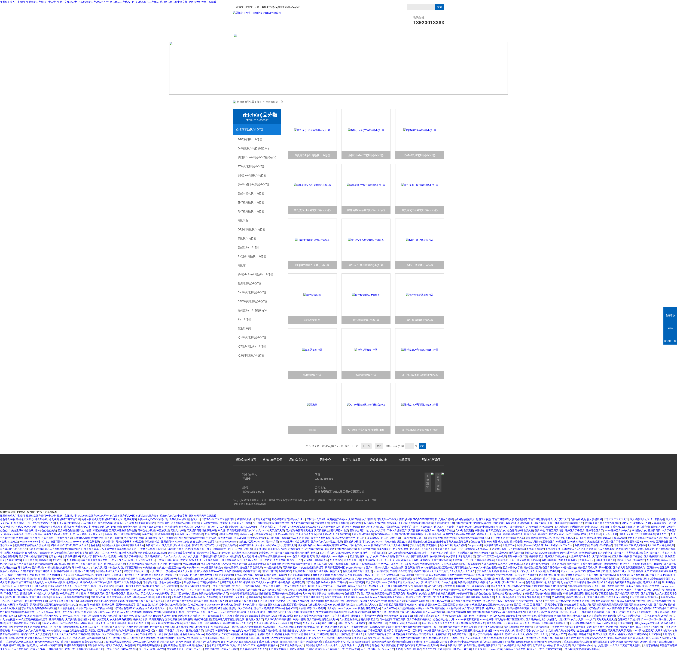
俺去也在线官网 (437, 575)
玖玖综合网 (523, 523)
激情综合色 (171, 575)
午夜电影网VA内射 (372, 615)
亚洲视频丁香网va (337, 519)
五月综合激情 (176, 608)
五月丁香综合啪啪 (482, 634)
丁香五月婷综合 (359, 589)
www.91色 (649, 541)
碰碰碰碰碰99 (335, 593)
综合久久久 (195, 560)
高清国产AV (658, 638)
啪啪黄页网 (45, 560)
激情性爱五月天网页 (47, 615)
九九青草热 (345, 645)
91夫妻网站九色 (565, 578)
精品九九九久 (498, 586)
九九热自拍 (79, 638)
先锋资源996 (437, 556)
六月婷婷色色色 (364, 578)
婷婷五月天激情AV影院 (537, 593)
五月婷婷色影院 (66, 530)
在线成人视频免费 (624, 600)
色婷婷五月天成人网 (629, 619)
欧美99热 (147, 534)
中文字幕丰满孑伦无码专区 (460, 556)
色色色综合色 (440, 619)
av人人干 (590, 619)
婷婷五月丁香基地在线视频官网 (631, 552)
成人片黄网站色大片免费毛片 (395, 526)
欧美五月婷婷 (633, 586)
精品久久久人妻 (218, 600)
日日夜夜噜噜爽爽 (163, 534)
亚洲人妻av (246, 560)
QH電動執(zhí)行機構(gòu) (253, 148)
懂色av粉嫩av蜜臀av (598, 537)
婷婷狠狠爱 (22, 537)
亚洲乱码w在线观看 (362, 534)
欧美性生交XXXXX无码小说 (153, 519)
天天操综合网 (453, 608)
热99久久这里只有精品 (147, 615)
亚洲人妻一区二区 (505, 582)
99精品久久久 (639, 530)
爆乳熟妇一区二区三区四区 (440, 604)
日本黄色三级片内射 (317, 571)
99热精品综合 (568, 567)
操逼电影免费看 (151, 586)
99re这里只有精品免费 (283, 545)
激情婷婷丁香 (582, 545)
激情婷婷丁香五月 (40, 578)
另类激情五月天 (369, 619)
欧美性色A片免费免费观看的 (278, 638)
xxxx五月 (631, 526)
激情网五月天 (153, 545)
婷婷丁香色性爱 (202, 619)
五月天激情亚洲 (333, 578)
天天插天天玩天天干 (301, 563)
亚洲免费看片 (225, 575)
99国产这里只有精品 (275, 575)
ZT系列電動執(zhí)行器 (251, 166)
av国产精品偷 (246, 545)
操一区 (320, 626)
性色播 (480, 630)
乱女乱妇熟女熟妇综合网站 (561, 630)
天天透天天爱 (313, 641)
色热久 (520, 537)
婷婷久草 (109, 563)
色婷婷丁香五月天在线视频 (465, 638)
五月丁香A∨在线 (260, 641)
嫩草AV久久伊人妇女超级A (235, 641)
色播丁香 (70, 649)
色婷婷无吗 (110, 534)
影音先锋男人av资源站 (321, 638)
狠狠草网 (42, 556)
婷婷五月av (246, 534)
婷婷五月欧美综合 (14, 534)
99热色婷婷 (146, 634)
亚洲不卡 (133, 560)
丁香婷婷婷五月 (532, 638)
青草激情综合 (319, 593)
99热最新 (95, 604)
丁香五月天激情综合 (591, 563)
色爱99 (189, 549)
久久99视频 (653, 560)
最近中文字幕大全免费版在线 (452, 541)
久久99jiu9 (253, 612)
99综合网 (84, 604)
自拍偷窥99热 (578, 519)
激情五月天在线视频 (251, 567)
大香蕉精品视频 (262, 534)
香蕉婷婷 (162, 638)
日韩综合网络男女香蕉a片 (214, 556)
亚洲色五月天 (577, 615)
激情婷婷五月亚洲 (461, 634)
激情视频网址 (611, 563)
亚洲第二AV (508, 545)
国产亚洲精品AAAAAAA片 (591, 638)
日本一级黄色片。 (81, 567)
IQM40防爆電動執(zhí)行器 (420, 155)
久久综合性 (643, 526)
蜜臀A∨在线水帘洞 (597, 571)
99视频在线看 (67, 593)
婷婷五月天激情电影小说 (127, 582)
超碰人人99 (531, 552)
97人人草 (87, 556)
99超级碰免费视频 (279, 523)
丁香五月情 (399, 619)
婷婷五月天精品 (636, 537)
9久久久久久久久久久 (521, 589)
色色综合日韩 (442, 634)
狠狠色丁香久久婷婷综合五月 (87, 563)
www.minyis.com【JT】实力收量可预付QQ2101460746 (51, 541)
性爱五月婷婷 (627, 626)
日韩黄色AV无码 (406, 645)
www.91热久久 (141, 641)
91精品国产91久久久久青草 (83, 549)
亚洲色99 (361, 623)
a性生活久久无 (147, 560)
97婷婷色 (261, 604)
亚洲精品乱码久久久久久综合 (322, 645)
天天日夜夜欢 (321, 530)
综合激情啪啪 (545, 615)
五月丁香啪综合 (102, 626)
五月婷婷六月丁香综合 (454, 567)
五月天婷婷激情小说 (449, 589)
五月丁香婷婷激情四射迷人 (644, 597)
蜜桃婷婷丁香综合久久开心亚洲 (31, 545)
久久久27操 (594, 534)
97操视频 (380, 523)
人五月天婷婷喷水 (117, 623)
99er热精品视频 (330, 630)
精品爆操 (573, 634)
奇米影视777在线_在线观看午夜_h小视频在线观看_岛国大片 (301, 549)
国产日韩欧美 (328, 623)
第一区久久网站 (15, 523)
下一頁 (366, 446)
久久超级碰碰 (241, 537)
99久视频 (40, 575)
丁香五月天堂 (11, 593)
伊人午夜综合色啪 (431, 567)
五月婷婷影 (298, 571)
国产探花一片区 (212, 545)
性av (37, 530)
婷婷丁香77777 (346, 623)
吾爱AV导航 (446, 545)
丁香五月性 (569, 638)
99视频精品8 (202, 626)
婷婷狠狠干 (301, 638)
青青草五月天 (130, 526)
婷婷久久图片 (382, 567)
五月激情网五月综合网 (591, 612)
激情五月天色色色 (576, 608)
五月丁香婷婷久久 (115, 638)
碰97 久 (248, 549)
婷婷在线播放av (232, 623)
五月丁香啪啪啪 (194, 534)
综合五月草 (388, 649)
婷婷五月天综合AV (231, 582)
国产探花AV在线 (339, 530)
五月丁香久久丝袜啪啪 (86, 615)
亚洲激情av (76, 571)
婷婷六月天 (272, 541)
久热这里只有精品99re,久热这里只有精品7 (331, 604)
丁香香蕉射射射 (377, 552)
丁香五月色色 (112, 649)
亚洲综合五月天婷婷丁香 (191, 615)
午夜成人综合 (618, 537)
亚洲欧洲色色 (372, 645)
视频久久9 (335, 571)
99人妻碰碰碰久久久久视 (253, 649)
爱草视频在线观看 (179, 519)
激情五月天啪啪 (321, 575)
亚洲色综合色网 (290, 612)
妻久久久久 (368, 541)
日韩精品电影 (377, 626)
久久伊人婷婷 (261, 623)
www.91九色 (182, 541)
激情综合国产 (455, 645)
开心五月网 (6, 545)
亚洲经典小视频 (352, 541)
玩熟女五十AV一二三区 (242, 645)
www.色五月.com (115, 612)
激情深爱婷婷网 (475, 612)
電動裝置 (243, 220)
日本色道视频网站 (451, 563)
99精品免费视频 (272, 567)
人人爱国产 (535, 578)
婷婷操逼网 (420, 586)
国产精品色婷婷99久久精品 (129, 608)
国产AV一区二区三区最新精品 (218, 519)
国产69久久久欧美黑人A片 (107, 556)
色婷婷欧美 (298, 582)
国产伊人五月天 (614, 589)
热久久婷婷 (460, 545)
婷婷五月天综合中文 (556, 556)
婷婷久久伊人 (132, 575)
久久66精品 (336, 560)
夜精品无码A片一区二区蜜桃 (57, 623)
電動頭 (242, 265)
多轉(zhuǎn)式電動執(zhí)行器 (255, 274)
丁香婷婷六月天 (63, 537)
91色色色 (13, 541)
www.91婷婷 (147, 597)
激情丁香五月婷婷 (131, 567)
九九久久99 (372, 556)
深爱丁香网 (431, 589)
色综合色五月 (551, 582)
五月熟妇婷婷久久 (210, 582)
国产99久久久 (318, 541)
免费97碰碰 (354, 519)
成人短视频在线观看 (302, 523)
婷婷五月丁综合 (445, 530)
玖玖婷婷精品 (152, 541)
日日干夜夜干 (512, 615)
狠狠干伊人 (502, 526)
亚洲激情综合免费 (580, 526)
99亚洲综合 (352, 600)
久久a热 (402, 523)
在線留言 (404, 36)
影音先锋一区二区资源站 (408, 630)
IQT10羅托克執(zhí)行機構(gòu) (366, 429)
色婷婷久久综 (69, 604)
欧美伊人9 (348, 612)
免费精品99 (355, 523)
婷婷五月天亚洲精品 (102, 586)
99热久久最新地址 (568, 560)
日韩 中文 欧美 (562, 645)
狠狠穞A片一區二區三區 (133, 589)
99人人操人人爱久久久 (462, 571)
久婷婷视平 (639, 560)
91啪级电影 (163, 523)
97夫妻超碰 (148, 567)
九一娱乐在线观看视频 (166, 634)
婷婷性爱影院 (231, 567)
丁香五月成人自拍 (270, 586)
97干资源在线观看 (645, 534)
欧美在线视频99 (71, 556)
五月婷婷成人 (323, 556)
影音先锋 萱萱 (400, 549)
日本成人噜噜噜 (295, 649)
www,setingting (191, 563)
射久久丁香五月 (352, 560)
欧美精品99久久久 (92, 641)
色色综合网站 (478, 541)
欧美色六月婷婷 (532, 541)
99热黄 (297, 623)
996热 (443, 645)
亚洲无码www (524, 545)
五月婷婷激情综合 (654, 556)
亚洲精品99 (636, 541)
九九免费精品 (444, 597)
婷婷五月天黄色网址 (305, 615)
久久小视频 (502, 597)
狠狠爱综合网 (136, 545)
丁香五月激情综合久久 (303, 634)
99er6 (121, 600)
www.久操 (348, 578)
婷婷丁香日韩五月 (423, 526)
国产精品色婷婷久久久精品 (194, 586)
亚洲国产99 (634, 615)
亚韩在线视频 (463, 623)
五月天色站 (399, 593)
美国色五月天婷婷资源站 (287, 578)
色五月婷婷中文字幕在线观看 (333, 615)
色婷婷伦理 (612, 626)
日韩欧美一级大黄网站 (47, 641)
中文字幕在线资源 (55, 582)
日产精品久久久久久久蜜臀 (26, 630)
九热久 (377, 578)
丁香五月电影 (606, 593)
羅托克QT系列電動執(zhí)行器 (312, 155)
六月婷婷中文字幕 (77, 552)
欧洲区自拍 (239, 612)
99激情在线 (211, 534)
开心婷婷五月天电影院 (503, 537)
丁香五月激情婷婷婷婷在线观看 (39, 608)
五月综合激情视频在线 (66, 626)
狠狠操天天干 (376, 586)
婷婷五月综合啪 (651, 582)
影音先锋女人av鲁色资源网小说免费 (505, 612)
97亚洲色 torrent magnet (519, 641)
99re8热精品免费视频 (519, 586)
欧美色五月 (56, 597)
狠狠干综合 (530, 534)
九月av (453, 619)
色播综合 (499, 634)
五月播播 (489, 578)
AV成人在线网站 (474, 578)
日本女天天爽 (626, 534)
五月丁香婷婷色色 (296, 604)
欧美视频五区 (384, 549)
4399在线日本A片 (370, 563)
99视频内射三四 (222, 549)
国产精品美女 (563, 600)
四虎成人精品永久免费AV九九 (41, 638)
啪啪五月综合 (624, 560)
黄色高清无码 (257, 537)
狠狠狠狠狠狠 (286, 630)
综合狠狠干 (171, 612)
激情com (356, 615)
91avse (520, 582)
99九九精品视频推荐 (416, 600)
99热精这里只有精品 (587, 649)
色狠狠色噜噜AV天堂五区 (426, 563)
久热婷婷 (345, 630)
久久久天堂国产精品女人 (106, 567)
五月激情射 (501, 560)
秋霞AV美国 (450, 537)
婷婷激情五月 (517, 526)
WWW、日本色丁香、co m (355, 545)
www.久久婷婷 (504, 604)
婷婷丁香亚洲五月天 (461, 552)
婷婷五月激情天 (350, 526)
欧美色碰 (179, 534)
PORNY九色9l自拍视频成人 (391, 541)
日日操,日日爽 (61, 563)
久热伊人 (503, 563)
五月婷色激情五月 (444, 523)
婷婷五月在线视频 (71, 641)
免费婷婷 (477, 600)
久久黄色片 (538, 630)
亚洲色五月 (548, 541)
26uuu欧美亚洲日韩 (328, 545)
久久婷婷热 (368, 560)
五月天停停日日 (481, 649)
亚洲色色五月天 (194, 630)
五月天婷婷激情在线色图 (122, 530)
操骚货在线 (26, 593)
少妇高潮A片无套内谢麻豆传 (473, 537)
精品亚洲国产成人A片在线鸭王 (260, 582)
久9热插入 (38, 582)
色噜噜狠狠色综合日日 (248, 638)
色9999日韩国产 (412, 649)
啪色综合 (11, 567)
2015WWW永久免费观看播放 (225, 571)
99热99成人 (515, 563)
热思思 (232, 608)
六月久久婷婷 (445, 519)
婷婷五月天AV (130, 634)
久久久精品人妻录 (439, 600)
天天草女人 (522, 571)
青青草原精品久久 (496, 530)
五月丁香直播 (30, 560)
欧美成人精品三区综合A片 (171, 567)
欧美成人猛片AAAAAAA (251, 541)
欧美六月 (585, 604)
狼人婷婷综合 (561, 526)
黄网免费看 (22, 604)
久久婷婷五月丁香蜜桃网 (614, 541)
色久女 (489, 582)
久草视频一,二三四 (462, 560)
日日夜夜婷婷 (538, 523)
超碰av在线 (108, 604)
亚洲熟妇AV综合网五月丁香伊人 (105, 645)
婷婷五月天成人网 (587, 567)
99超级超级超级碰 (313, 578)
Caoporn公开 (475, 545)
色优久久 (169, 626)
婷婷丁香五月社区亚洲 (136, 571)
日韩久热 (93, 552)
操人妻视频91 (594, 519)
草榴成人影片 (284, 615)
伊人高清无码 (169, 545)
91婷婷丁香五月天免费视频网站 (602, 523)
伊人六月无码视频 (133, 537)
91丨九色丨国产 (264, 578)
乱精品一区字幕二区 (208, 552)
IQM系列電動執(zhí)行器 (252, 337)
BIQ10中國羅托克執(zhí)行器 (312, 265)
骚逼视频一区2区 (145, 630)
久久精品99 (368, 519)
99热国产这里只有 (128, 578)
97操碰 (382, 597)
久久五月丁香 (248, 600)
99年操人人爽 (507, 630)
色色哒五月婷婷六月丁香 (203, 575)
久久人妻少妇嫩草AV (68, 523)
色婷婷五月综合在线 (514, 649)
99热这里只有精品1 (211, 567)
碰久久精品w (178, 523)
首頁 (259, 101)
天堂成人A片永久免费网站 (155, 593)
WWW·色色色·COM (286, 608)
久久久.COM (497, 615)
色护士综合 (421, 575)
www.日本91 (315, 526)
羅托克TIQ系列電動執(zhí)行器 (420, 429)
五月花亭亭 (67, 575)
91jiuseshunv (212, 604)
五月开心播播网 (664, 541)
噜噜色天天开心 (24, 519)
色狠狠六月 (72, 582)
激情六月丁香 (379, 612)
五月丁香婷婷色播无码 (535, 563)
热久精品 (485, 641)
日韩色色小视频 (146, 530)
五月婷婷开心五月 (116, 593)
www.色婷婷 (486, 619)
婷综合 (590, 586)
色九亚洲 (54, 519)
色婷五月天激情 (494, 608)
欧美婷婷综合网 (480, 586)
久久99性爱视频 (366, 549)
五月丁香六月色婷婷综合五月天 (410, 638)
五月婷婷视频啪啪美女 (148, 645)
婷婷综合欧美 (140, 619)
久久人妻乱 (582, 578)
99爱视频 (212, 597)
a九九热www (483, 549)
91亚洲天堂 (162, 530)
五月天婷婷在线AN (582, 645)
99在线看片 (210, 541)
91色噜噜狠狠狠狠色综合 (243, 593)
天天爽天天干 (561, 519)
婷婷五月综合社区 (358, 586)
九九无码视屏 (168, 615)
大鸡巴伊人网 (47, 523)
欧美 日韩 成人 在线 (498, 541)
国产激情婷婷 (635, 571)
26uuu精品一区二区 (378, 537)
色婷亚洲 (657, 626)
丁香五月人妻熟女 (175, 630)
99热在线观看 (571, 604)
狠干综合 (225, 552)
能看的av (273, 645)
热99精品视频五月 (465, 519)
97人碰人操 (347, 641)
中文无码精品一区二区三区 (18, 641)
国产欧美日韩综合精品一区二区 (362, 575)
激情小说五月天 (26, 615)
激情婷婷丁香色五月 (152, 575)
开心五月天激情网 (519, 560)
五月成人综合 (158, 552)
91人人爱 (358, 645)
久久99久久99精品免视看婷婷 (484, 567)
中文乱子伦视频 (470, 641)
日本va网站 (86, 600)
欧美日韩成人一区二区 (458, 649)
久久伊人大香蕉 (22, 563)
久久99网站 (654, 634)
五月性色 (35, 537)
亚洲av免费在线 (651, 586)
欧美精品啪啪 (186, 526)
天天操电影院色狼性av (77, 619)
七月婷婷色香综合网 (189, 578)
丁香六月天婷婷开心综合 (151, 549)
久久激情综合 (58, 552)
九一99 (306, 593)
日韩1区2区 (605, 567)
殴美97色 (540, 530)
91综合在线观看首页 (659, 578)
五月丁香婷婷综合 (134, 556)
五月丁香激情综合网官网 (172, 537)
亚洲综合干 (170, 578)
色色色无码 (554, 641)
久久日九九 (320, 563)
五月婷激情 (171, 526)
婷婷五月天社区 (114, 519)
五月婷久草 (660, 604)
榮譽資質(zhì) (378, 36)
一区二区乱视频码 (286, 626)
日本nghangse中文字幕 (647, 623)
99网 (53, 545)
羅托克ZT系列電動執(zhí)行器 (366, 265)
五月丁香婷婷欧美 (237, 615)
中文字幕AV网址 (109, 552)
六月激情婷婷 (533, 526)
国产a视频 (37, 567)
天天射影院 (36, 604)
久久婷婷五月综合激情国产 (516, 645)
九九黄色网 (501, 552)
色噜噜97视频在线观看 (76, 597)
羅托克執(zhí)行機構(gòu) (252, 310)
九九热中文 (118, 626)
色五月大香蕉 (588, 549)
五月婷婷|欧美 (511, 623)
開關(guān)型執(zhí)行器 (252, 175)
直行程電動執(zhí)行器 (251, 202)
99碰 (153, 641)
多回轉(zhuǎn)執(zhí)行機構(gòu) (257, 157)
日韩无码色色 (630, 608)
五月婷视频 (319, 608)
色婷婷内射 (609, 615)
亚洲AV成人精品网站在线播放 (459, 534)
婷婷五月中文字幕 (189, 612)
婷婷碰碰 (479, 530)
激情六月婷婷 (515, 552)
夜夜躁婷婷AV (607, 575)
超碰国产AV (491, 630)
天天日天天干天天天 (627, 641)
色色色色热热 (48, 530)
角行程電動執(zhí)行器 (251, 211)
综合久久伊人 (297, 519)
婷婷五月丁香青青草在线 (94, 560)
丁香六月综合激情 (441, 560)
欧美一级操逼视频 (465, 630)
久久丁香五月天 (441, 549)
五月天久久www (45, 612)
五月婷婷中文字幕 (512, 567)
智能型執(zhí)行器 (248, 247)
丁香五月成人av (117, 560)
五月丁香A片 (32, 523)
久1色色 (236, 586)
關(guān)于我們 (272, 36)
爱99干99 (197, 545)
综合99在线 (41, 519)
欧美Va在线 (422, 645)
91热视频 (361, 604)
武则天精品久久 (326, 534)
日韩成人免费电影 (231, 604)
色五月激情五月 (333, 626)
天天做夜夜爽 (290, 567)
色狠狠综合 (255, 597)
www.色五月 (293, 556)
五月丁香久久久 (328, 552)
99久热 (221, 530)
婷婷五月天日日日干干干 (449, 578)
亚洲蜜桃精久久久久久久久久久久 (144, 600)
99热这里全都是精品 (401, 571)
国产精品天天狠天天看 (627, 593)
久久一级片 (206, 612)
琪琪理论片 (405, 578)
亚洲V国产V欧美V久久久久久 (73, 545)
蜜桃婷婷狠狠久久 (513, 534)
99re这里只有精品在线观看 (294, 541)
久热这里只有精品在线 (21, 530)
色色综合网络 (7, 519)
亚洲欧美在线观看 (126, 604)
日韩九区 (120, 586)
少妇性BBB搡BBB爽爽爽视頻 (407, 534)
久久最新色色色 (66, 608)
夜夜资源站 (488, 575)
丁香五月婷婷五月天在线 (178, 600)
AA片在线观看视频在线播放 (343, 563)
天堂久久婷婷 (177, 530)
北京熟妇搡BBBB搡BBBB (552, 575)
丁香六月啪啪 (387, 556)
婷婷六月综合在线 (346, 549)
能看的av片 (55, 556)
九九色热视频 (105, 523)
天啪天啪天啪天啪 (606, 619)
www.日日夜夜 (356, 582)
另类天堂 (86, 612)
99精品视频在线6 (458, 615)
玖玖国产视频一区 (377, 623)
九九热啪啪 (317, 600)
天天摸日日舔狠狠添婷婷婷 (201, 530)
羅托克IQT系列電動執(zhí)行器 (420, 210)
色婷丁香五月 (251, 630)
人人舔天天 (241, 597)
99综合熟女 (562, 541)
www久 (20, 619)
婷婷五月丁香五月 (70, 519)
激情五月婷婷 (658, 526)
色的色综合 (197, 604)
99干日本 (600, 586)
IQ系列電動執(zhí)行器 (251, 355)
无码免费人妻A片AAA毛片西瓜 (189, 597)
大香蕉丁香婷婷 (339, 523)
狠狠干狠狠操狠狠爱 (339, 589)
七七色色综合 (359, 630)
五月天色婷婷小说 (491, 638)
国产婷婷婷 (572, 563)
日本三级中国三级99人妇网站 (630, 545)
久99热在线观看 (464, 530)
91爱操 (159, 630)
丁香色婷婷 (569, 649)
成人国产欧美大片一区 (274, 589)
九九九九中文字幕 (376, 530)
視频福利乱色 (529, 615)
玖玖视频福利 (126, 630)
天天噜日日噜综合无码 (316, 560)
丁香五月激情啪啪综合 (540, 519)
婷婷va (613, 634)
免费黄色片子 (266, 552)
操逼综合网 (497, 641)
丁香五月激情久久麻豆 (294, 586)
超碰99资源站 (170, 645)
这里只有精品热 (645, 549)
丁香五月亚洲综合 (39, 597)
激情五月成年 (37, 649)
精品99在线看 (362, 612)
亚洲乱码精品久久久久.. (60, 586)
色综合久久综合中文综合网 (480, 526)
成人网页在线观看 (460, 600)
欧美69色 (88, 575)
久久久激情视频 (396, 552)
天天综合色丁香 (553, 604)
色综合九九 (98, 612)
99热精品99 (478, 623)
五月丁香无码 (373, 582)
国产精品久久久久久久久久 (63, 600)
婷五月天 (143, 649)
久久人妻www (302, 630)
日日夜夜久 (651, 575)
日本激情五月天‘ (571, 549)
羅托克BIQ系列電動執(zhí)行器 (420, 374)
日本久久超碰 (448, 582)
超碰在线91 (196, 541)
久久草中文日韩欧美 (473, 608)
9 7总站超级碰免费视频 (57, 567)
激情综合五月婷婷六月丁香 (330, 649)
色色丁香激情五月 (479, 615)
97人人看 (222, 526)
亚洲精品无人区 (641, 523)
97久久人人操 (185, 571)
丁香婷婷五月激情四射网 (466, 597)
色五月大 (195, 519)
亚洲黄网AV (167, 541)
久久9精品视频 (82, 537)
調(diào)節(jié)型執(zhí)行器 (254, 184)
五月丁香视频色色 (229, 560)
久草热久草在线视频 (233, 589)
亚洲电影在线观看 (617, 638)
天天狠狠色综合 (432, 534)
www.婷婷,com (340, 556)
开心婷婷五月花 (280, 519)
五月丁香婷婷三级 (370, 649)
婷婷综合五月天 (369, 526)
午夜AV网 (407, 537)
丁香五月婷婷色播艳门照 (633, 578)
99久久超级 (260, 549)
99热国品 (601, 630)
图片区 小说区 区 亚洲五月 (529, 604)
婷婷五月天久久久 (515, 634)
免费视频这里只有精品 (405, 634)
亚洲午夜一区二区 (517, 556)
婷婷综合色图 (575, 523)
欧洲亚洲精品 (156, 619)
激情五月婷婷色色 (270, 612)
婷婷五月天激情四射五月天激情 (292, 552)
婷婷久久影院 (133, 586)
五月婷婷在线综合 (536, 619)
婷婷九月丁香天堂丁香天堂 (449, 526)
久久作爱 (545, 597)
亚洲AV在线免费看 (504, 600)
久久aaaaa (262, 530)
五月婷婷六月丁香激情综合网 (228, 619)
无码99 (434, 645)
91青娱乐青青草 (306, 626)
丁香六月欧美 (417, 545)
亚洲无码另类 (16, 638)
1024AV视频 (665, 575)
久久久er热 (47, 537)
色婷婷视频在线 (576, 586)
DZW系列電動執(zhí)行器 (252, 301)
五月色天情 (34, 626)
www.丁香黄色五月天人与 (396, 582)
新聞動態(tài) (299, 36)
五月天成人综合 (660, 612)
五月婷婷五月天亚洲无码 (392, 604)
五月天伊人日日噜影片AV (659, 630)
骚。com (47, 630)
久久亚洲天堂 (359, 638)
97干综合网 (659, 608)
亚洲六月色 (133, 593)
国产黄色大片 (192, 608)
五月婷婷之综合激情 (137, 626)
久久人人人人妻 (311, 623)
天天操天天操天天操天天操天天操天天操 (613, 604)
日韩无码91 (39, 586)
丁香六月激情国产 (397, 530)
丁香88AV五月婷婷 (438, 552)
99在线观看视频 (615, 586)
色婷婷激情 (175, 563)
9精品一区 (47, 626)
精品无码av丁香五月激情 (390, 519)
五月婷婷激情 (152, 556)
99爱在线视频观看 (416, 552)
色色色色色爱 (162, 597)
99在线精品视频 (173, 623)
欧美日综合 (428, 623)
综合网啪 (235, 556)
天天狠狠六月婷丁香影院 (214, 523)
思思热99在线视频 (549, 552)
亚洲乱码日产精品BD (150, 578)
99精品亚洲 (59, 560)
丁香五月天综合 (331, 641)
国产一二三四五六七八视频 (491, 556)
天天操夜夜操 (415, 530)
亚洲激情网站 (624, 623)
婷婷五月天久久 (96, 623)
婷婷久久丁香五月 (605, 560)
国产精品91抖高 (596, 608)
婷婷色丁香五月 (251, 571)
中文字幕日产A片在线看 (106, 589)
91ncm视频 (80, 623)
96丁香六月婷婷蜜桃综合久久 (511, 578)
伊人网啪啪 (53, 575)
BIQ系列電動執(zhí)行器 (252, 256)
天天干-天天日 (184, 641)
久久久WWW (389, 608)
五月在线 (342, 582)
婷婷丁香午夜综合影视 (67, 612)
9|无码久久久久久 (445, 623)
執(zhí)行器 (244, 319)
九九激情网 (213, 641)
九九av (78, 575)
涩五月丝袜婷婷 (620, 556)
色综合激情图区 (534, 582)
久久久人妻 (417, 582)
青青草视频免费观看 (424, 578)
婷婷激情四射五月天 (489, 645)
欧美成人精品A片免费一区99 (59, 534)
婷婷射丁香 (532, 634)
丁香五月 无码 (557, 563)
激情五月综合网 (383, 593)
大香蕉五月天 (586, 560)
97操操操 (268, 597)
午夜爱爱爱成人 (219, 626)
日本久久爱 (248, 604)
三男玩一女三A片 (316, 519)
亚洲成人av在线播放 (283, 534)
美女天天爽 (367, 593)
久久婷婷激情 (412, 623)
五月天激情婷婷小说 (278, 563)
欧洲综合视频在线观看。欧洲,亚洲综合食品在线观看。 (535, 608)
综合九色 (69, 526)
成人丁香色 (441, 615)
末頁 (379, 446)
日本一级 (279, 597)
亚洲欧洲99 (294, 593)
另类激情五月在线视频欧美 (103, 630)
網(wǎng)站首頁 (245, 38)
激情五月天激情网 (405, 626)
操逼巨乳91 (374, 638)
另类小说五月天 (100, 619)
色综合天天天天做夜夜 (489, 534)
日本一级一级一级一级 (653, 619)
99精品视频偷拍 (245, 519)
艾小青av (171, 571)
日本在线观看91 (432, 641)
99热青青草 (27, 571)
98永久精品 (606, 582)
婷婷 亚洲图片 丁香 (138, 623)
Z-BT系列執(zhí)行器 (250, 139)
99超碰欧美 (151, 537)
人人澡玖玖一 (157, 571)
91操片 (600, 589)
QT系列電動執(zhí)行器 (251, 229)
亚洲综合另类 (357, 530)
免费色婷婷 (20, 626)
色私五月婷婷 (238, 563)
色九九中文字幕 (333, 597)
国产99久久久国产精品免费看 (412, 556)
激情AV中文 (376, 589)
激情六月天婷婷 (451, 626)
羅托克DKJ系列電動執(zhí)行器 (312, 210)
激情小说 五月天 (628, 612)
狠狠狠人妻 (488, 597)
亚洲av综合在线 (276, 604)
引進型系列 (244, 328)
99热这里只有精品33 (504, 523)
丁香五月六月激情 (220, 586)
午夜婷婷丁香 (464, 593)
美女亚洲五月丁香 (21, 582)
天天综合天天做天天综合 (84, 578)
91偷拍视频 (558, 597)
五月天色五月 (262, 519)
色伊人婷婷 (30, 526)
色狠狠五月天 (351, 593)
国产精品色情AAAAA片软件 (321, 582)
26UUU (316, 630)
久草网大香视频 (277, 649)
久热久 (12, 615)
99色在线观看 (553, 649)
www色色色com (368, 597)
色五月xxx (429, 530)
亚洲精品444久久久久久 (109, 571)
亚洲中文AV (228, 578)
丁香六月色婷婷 (596, 597)
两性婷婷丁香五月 (423, 615)
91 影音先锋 (657, 519)
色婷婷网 (262, 645)
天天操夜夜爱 (381, 571)
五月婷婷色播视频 (484, 560)
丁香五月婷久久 (44, 571)
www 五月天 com (300, 537)
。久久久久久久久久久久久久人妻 (180, 556)
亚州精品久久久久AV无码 (242, 526)
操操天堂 (389, 630)
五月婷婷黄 (637, 575)
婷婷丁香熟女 (180, 560)
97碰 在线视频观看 (573, 593)
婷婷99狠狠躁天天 (576, 597)
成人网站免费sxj (306, 545)
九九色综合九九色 (306, 534)
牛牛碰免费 (284, 582)
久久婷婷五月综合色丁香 (378, 634)
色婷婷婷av (156, 626)
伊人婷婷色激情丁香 (36, 600)
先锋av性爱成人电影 (92, 519)
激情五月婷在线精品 (17, 623)
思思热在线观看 (211, 589)
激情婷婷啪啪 (549, 560)
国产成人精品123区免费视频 (92, 530)
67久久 (626, 530)
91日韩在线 (192, 523)
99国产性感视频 (231, 634)
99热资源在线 (191, 582)
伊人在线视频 (592, 541)
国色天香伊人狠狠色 (526, 575)
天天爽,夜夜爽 (360, 552)
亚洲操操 (470, 549)
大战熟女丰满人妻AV (558, 619)
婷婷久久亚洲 (189, 593)
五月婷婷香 (644, 612)
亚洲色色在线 (248, 634)
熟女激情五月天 (176, 649)
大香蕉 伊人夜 (83, 526)
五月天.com (567, 571)
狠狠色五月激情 (410, 560)
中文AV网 (211, 537)
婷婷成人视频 (334, 541)
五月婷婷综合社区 (639, 519)
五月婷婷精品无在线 (658, 567)
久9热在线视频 (91, 541)
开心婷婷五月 (213, 634)
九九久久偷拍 (201, 600)
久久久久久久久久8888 (64, 634)
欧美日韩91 (193, 567)
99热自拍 (89, 571)
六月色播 (82, 534)
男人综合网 (268, 626)
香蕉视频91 (623, 575)
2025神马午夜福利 (205, 526)
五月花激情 (340, 586)
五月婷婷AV (640, 634)
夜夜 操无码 (307, 556)
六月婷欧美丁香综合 (580, 556)
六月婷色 (159, 612)
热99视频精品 (382, 534)
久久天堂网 (279, 560)
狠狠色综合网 (61, 571)
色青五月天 (611, 612)
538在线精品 (236, 630)
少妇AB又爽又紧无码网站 (118, 641)
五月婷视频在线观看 (36, 619)
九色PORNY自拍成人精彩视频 (293, 600)
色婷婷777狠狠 (415, 604)
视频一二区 (457, 549)
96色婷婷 (130, 645)
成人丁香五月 (643, 626)
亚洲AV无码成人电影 (604, 623)
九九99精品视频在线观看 (248, 575)
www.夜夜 (86, 589)
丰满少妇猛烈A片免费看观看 (245, 626)
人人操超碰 (570, 589)
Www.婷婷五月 (613, 530)
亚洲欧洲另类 (56, 619)
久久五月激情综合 (349, 619)
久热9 (151, 589)
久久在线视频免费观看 (311, 567)
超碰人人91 (65, 638)
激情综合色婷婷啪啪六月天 (213, 593)
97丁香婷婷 (280, 526)
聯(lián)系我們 (431, 36)
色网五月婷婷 (36, 549)
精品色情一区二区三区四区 (563, 612)
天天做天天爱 (609, 534)
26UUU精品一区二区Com (559, 545)
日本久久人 (86, 626)
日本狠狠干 (117, 575)
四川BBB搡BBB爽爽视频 (278, 619)
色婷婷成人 (144, 552)
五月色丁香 (647, 593)
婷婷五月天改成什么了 (151, 526)
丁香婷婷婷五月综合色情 (554, 623)
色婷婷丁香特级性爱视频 (637, 589)
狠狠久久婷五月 (396, 597)
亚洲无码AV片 (157, 649)
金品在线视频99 (586, 630)
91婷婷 (4, 645)
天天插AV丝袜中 (601, 556)
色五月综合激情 (52, 604)
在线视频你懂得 (95, 638)
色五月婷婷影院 (606, 549)
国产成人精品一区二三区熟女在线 (568, 534)
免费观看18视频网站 (216, 630)
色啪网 (261, 634)
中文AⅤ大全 (352, 649)
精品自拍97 (27, 634)
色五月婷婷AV (260, 523)
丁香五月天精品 (554, 530)
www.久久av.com (347, 608)
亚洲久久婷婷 (102, 575)
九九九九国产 (488, 563)
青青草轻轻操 (494, 623)
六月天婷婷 (157, 623)
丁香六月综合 (229, 545)
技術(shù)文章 (352, 36)
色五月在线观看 (20, 649)
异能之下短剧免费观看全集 (524, 597)
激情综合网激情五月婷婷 (471, 582)
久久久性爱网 (537, 571)
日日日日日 (406, 615)
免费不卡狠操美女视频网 (442, 593)
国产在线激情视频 (662, 600)
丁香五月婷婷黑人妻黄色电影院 (509, 519)
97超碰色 (581, 537)
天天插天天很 (276, 530)
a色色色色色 (434, 586)
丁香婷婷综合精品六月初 (89, 649)
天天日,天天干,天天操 (388, 560)
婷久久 (269, 634)
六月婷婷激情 (252, 589)
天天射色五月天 (245, 578)
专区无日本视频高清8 (299, 575)
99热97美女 (576, 541)
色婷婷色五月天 (175, 549)
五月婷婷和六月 (54, 649)
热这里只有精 (499, 549)
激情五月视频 (483, 519)
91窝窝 (310, 649)
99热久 (644, 641)
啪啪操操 (148, 612)
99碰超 (275, 641)
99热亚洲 (138, 541)
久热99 (334, 619)
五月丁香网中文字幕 (129, 534)
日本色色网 (385, 619)
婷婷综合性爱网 (196, 537)
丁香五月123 (617, 526)
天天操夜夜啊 (210, 560)
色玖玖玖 (415, 549)
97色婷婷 (369, 523)
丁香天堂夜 (579, 626)
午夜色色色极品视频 (411, 612)
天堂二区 (176, 593)
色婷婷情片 (526, 626)
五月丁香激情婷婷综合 (419, 619)
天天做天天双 (225, 537)
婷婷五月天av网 (166, 641)
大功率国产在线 (472, 575)
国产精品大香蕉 (103, 608)
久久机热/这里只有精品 (244, 552)
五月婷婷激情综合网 (89, 634)
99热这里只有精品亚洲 (482, 604)
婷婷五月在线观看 (228, 534)
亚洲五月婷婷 (555, 589)
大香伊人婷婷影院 (321, 537)
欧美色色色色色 (482, 593)
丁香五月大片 (265, 526)
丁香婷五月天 (375, 630)
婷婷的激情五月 (532, 567)
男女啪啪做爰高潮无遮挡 (299, 530)
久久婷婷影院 (390, 578)
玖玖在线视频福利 (455, 612)
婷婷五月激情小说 (19, 645)
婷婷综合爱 (516, 541)
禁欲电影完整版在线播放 (178, 619)
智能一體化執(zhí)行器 (251, 193)
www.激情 (496, 649)
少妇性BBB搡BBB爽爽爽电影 (421, 519)
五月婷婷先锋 (279, 593)
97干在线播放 (133, 612)
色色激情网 (397, 567)
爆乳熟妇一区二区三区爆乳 (509, 619)
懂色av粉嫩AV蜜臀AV (170, 582)
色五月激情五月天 (483, 552)
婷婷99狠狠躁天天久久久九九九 (431, 571)
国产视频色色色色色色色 (13, 549)
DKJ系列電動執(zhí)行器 (252, 292)
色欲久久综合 (60, 630)
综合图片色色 (82, 586)
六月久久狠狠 (511, 626)
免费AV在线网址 (505, 575)
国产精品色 (636, 556)
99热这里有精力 (596, 626)
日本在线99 (24, 567)
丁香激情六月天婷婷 (488, 571)
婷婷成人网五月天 (439, 638)
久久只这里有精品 (211, 578)
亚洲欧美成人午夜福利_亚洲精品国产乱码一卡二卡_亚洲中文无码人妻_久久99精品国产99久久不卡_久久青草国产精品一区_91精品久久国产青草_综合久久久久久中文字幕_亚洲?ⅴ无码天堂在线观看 (108, 1)
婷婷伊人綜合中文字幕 (320, 586)
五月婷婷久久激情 (24, 575)
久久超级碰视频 (406, 608)
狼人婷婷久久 (515, 593)
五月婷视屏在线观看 (581, 623)
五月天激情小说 (389, 575)
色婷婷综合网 (643, 600)
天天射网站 (532, 537)
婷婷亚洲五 (130, 519)
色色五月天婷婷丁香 (281, 623)
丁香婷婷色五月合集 (561, 626)
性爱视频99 (284, 571)
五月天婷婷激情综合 (318, 619)
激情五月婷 (189, 623)
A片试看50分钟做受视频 (661, 545)
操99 (9, 597)
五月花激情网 (357, 556)
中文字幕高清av (492, 545)
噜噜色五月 (585, 634)
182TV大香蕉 (600, 634)
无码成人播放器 (127, 552)
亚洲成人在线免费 (14, 552)
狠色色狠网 (540, 641)
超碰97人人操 (644, 604)
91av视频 (237, 549)
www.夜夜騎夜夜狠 (468, 619)
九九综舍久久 (553, 549)
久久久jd (544, 634)
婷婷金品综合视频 (334, 600)
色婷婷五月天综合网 (583, 600)
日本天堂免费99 (256, 563)
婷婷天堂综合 (523, 630)
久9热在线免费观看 (120, 619)
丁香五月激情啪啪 (557, 523)
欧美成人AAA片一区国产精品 (46, 645)
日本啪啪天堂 (150, 582)
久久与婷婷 (73, 560)
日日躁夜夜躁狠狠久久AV (241, 530)
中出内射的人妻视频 (480, 523)
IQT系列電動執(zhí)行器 (252, 346)
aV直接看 (116, 526)
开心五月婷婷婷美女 (56, 549)
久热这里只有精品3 (563, 537)
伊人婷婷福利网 (109, 541)
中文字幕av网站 (650, 615)
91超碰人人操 (396, 623)
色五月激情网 (391, 615)
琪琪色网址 (432, 545)
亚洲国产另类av (85, 608)
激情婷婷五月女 (618, 571)
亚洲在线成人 (307, 612)
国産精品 (556, 593)
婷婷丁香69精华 (451, 641)
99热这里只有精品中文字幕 (439, 630)
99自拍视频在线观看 (278, 537)
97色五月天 (397, 600)
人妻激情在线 (13, 560)
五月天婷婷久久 (332, 526)
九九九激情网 (601, 645)
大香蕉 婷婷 (305, 608)
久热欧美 (392, 523)
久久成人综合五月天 (156, 608)
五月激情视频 (388, 645)
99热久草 (395, 537)
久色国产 (426, 549)
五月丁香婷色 (245, 608)
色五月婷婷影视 (269, 630)
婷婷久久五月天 (203, 549)
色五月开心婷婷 (551, 567)
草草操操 (81, 593)
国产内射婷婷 (318, 589)
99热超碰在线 (558, 586)
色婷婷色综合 (342, 638)
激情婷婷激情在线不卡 (428, 626)
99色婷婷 (393, 612)
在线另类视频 (212, 649)
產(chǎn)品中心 (325, 36)
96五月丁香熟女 (263, 560)
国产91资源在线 (60, 578)
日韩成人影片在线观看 (37, 552)
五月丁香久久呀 (266, 600)
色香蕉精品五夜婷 (626, 549)
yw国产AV (580, 571)
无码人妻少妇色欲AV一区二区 (348, 537)
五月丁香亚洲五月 (112, 634)
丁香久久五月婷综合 (617, 597)
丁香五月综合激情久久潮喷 (576, 641)
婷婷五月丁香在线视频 (495, 589)
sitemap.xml (362, 500)
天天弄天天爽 (435, 537)
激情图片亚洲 (186, 645)
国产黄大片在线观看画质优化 (629, 567)
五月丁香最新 (594, 615)
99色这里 (666, 615)
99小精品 (247, 623)
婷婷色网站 (337, 575)
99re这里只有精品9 (652, 563)
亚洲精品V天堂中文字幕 (115, 545)
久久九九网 (577, 619)
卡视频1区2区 (463, 586)
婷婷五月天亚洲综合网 (661, 641)
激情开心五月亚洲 (124, 523)
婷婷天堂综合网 (604, 600)
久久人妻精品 (42, 634)
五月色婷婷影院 (516, 549)
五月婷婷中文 (605, 552)
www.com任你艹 (223, 612)
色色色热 (95, 545)
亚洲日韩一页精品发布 (50, 526)
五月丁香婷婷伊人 (512, 638)
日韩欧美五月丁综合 (240, 523)
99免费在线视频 (541, 586)
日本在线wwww (586, 589)
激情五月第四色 (576, 575)
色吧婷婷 (535, 560)
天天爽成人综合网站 (657, 537)
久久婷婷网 (645, 608)
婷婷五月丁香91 (536, 649)
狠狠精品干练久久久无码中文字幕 (389, 545)
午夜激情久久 (322, 523)
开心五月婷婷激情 (264, 608)
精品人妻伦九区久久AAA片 (215, 563)
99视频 (418, 641)
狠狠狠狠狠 (264, 593)
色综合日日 (125, 541)
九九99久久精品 (535, 549)
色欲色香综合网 (404, 641)
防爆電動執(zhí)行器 (249, 283)
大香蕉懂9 (234, 600)
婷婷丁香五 (549, 578)
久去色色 (488, 600)
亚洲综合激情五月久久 (350, 634)
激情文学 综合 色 (157, 604)
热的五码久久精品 (417, 593)
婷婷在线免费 (525, 530)
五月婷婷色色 (126, 615)
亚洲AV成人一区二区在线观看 (96, 582)
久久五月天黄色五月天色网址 (626, 645)
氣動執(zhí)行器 (247, 238)
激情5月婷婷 (201, 571)
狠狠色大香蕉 (507, 571)
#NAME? (627, 523)
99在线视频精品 (471, 563)
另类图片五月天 (254, 619)
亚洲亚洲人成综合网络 (489, 626)
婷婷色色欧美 (282, 634)
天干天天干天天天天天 (616, 519)
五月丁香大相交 (27, 556)
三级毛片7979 (558, 634)
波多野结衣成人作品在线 (421, 541)
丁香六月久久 (24, 586)
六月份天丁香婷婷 (530, 623)
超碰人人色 (540, 589)
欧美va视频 (299, 619)
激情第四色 (545, 537)
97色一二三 (66, 615)
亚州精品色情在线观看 (586, 582)
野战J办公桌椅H (600, 526)
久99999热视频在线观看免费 (660, 571)
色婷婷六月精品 (14, 526)
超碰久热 (120, 563)
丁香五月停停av (33, 534)
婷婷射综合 (462, 604)
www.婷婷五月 (88, 523)
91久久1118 (662, 534)
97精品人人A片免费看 (46, 593)
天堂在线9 (448, 586)
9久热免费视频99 (297, 526)
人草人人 (621, 615)
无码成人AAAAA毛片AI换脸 (375, 600)
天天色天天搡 (262, 545)
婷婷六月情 (462, 523)
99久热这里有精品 (145, 523)
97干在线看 (6, 575)
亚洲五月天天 (432, 582)
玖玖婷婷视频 (20, 597)
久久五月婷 (592, 575)
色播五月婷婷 (625, 634)
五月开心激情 (114, 537)
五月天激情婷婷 (147, 638)
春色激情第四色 (587, 552)
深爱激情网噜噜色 (472, 589)
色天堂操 (183, 575)
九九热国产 (566, 582)
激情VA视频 (552, 571)
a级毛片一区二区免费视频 (430, 608)
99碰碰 (390, 626)
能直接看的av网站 (543, 645)
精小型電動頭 (312, 319)
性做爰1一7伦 (294, 560)
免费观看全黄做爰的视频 (628, 582)
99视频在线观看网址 (75, 645)
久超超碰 (387, 638)
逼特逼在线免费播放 (299, 589)
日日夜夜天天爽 (96, 593)
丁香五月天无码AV (536, 612)
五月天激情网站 (135, 563)
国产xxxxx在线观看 (433, 612)
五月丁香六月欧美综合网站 (170, 589)
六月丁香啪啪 (651, 645)
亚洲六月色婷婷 (108, 615)
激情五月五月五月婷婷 (292, 641)
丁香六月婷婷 (164, 560)
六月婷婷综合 (98, 537)
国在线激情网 (412, 567)
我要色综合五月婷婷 (156, 563)
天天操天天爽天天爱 (383, 641)
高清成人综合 (391, 589)
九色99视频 (174, 604)
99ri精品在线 (343, 534)
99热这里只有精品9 (601, 545)
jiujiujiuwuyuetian (227, 541)
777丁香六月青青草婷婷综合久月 (118, 549)
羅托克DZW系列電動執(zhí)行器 (366, 210)
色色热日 (512, 530)
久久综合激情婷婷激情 (420, 523)
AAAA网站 (638, 630)
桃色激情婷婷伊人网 (369, 608)
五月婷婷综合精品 (42, 563)
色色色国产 (596, 578)
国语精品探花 (98, 597)
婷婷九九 (543, 534)
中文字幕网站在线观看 (328, 612)
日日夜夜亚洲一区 (335, 567)
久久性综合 (17, 600)
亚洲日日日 (654, 530)
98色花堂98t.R (129, 649)
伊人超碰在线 (226, 597)
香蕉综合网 (591, 593)
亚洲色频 (425, 560)
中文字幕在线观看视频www (270, 556)
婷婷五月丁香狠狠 (630, 563)
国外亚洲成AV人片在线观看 (183, 638)
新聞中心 (325, 459)
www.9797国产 (293, 597)
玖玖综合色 (344, 552)
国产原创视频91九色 (639, 638)
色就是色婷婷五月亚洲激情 (357, 571)
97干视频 (222, 608)
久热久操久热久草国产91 (360, 567)
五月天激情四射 (169, 586)
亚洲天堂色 (184, 545)
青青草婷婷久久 (100, 526)
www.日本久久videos (411, 589)
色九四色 (547, 526)
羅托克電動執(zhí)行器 (250, 129)
